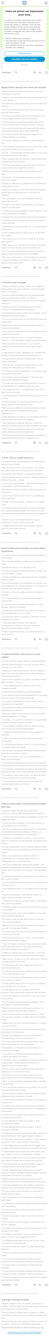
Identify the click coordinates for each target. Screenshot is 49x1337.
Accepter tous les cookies (24, 59)
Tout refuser (24, 65)
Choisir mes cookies (24, 53)
